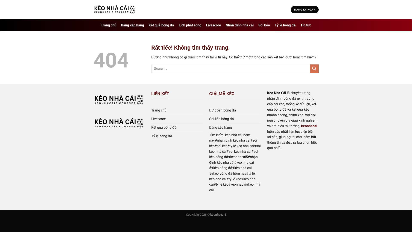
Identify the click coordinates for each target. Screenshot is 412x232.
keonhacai (309, 126)
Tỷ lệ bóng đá (285, 25)
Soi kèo (264, 25)
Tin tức (305, 25)
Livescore (213, 25)
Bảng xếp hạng (132, 25)
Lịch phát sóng (190, 25)
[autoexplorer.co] (114, 10)
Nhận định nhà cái (240, 25)
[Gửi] (314, 68)
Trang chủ (108, 25)
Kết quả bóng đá (161, 25)
